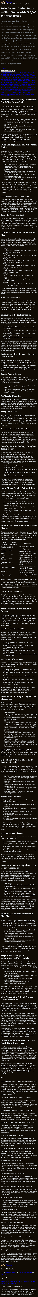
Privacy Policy (5, 1281)
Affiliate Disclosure (23, 1281)
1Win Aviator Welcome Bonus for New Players (18, 81)
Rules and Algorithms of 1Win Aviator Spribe (18, 74)
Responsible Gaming (10, 1283)
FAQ (13, 96)
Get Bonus (4, 69)
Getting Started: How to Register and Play (13, 75)
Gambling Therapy (9, 1272)
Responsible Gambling (24, 1272)
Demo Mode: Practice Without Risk (19, 81)
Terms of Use (13, 1281)
